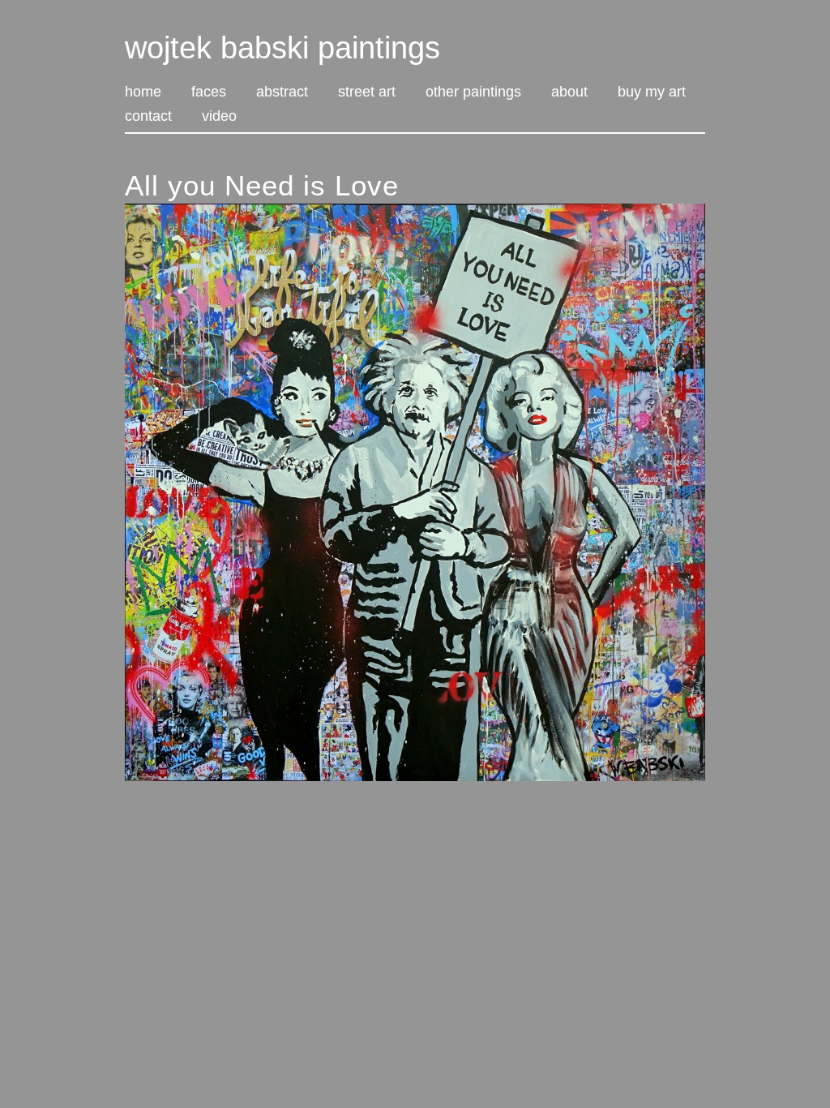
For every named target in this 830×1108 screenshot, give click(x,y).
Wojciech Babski (735, 851)
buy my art (652, 93)
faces (208, 93)
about (569, 93)
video (219, 117)
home (143, 93)
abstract (282, 93)
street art (367, 93)
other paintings (473, 93)
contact (148, 117)
